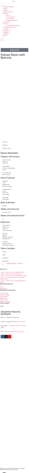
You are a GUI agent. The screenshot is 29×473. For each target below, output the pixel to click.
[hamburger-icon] (2, 5)
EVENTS (6, 24)
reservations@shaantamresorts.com (14, 331)
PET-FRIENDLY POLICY (10, 27)
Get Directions (20, 321)
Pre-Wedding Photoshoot (13, 25)
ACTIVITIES (7, 22)
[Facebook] (2, 336)
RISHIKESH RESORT (9, 7)
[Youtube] (9, 336)
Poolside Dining (10, 17)
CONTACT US (7, 30)
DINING (5, 13)
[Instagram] (6, 336)
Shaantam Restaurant (12, 20)
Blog (5, 35)
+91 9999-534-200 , (14, 325)
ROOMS (6, 10)
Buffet (8, 15)
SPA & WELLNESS (8, 12)
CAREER (6, 34)
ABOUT (5, 8)
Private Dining (10, 18)
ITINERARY (6, 32)
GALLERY (6, 29)
